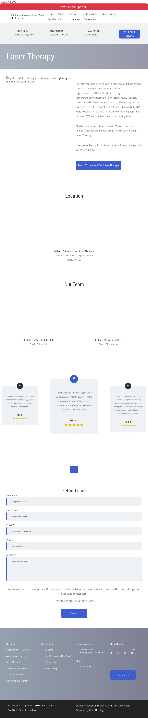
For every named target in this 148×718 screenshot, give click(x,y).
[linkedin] (111, 656)
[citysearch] (125, 653)
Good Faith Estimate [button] (17, 710)
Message (11, 555)
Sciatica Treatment (15, 674)
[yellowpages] (132, 653)
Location (76, 19)
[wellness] (118, 653)
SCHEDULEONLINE (129, 34)
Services (73, 14)
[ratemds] (111, 653)
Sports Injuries (109, 14)
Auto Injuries (90, 14)
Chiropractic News (53, 662)
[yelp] (126, 649)
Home (51, 14)
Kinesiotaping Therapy (17, 680)
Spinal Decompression (17, 668)
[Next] (74, 469)
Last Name (12, 510)
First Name (12, 495)
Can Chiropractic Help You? (58, 656)
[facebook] (119, 649)
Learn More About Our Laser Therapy (98, 165)
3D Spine (49, 649)
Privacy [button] (52, 705)
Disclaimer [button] (40, 705)
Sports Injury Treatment (17, 649)
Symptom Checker (56, 19)
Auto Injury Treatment (17, 656)
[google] (111, 649)
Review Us (123, 675)
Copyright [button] (27, 705)
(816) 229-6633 (87, 666)
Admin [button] (33, 710)
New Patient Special (73, 7)
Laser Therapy (13, 662)
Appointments (90, 19)
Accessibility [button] (14, 705)
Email (10, 525)
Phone (9, 540)
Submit (74, 613)
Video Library (51, 668)
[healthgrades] (134, 649)
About (60, 14)
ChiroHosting (96, 710)
